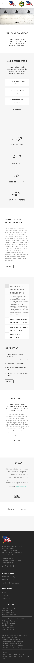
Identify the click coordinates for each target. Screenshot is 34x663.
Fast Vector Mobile (17, 100)
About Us (5, 595)
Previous (15, 496)
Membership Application (10, 583)
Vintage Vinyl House (17, 90)
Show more (17, 109)
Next (18, 496)
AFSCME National (8, 580)
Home (4, 592)
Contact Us (6, 598)
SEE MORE (9, 381)
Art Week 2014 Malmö (17, 81)
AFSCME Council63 (8, 577)
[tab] (17, 289)
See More (9, 266)
